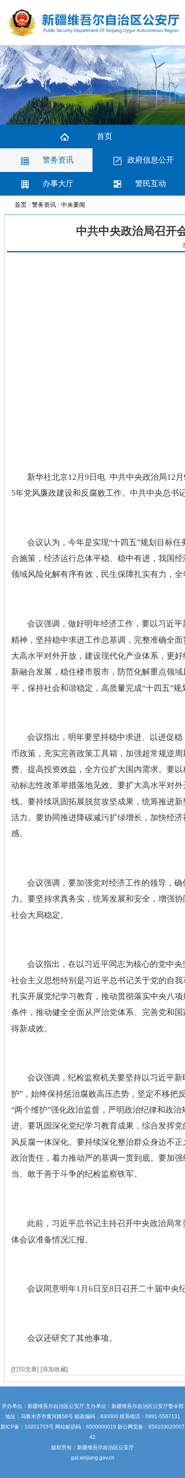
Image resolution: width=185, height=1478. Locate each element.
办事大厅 (58, 183)
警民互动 (150, 183)
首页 (104, 136)
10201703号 (39, 1427)
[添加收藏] (54, 1369)
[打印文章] (25, 1369)
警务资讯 (58, 160)
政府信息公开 (150, 160)
